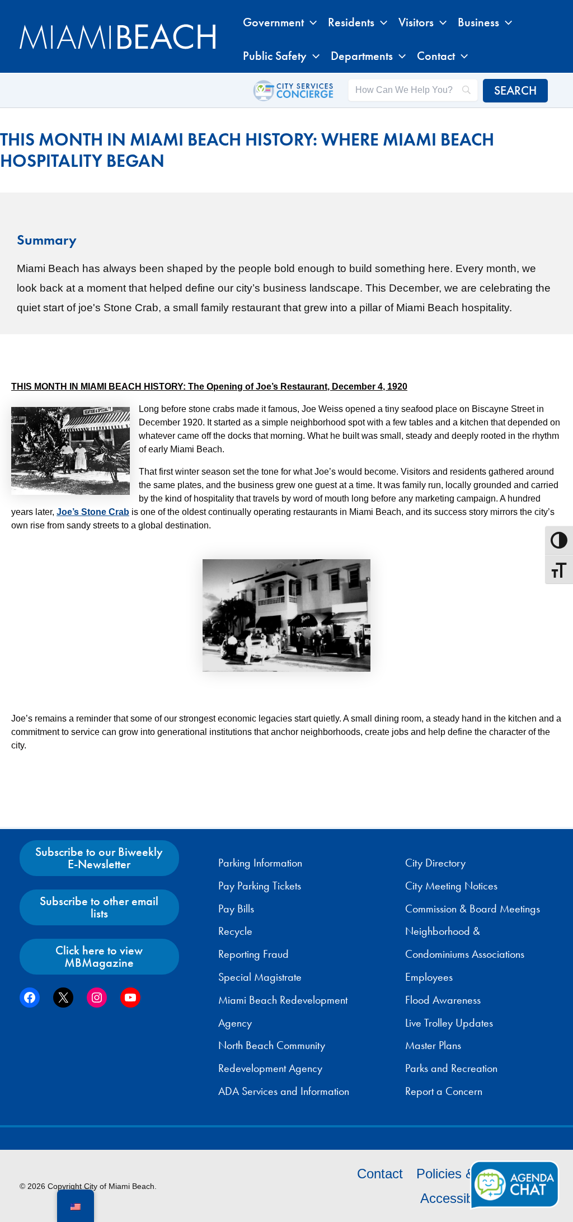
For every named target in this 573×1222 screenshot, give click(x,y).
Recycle (235, 931)
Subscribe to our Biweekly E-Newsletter (99, 858)
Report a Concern (443, 1091)
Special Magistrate (260, 977)
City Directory (435, 862)
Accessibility (456, 1198)
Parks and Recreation (451, 1068)
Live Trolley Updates (449, 1022)
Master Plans (433, 1045)
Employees (429, 977)
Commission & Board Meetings (472, 908)
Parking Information (260, 862)
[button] (310, 22)
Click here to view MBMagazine (99, 956)
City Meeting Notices (451, 885)
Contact (380, 1173)
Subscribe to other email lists (99, 907)
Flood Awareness (443, 999)
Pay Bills (236, 908)
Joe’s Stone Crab (93, 512)
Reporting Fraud (253, 954)
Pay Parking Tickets (259, 885)
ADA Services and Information (283, 1091)
